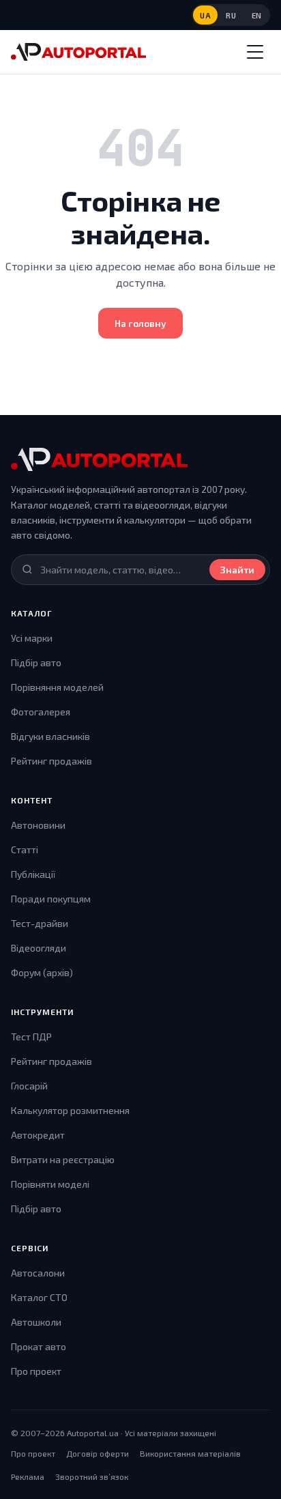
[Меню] (255, 52)
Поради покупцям (51, 898)
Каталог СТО (39, 1297)
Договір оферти (97, 1453)
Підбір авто (36, 662)
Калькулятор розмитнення (70, 1110)
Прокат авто (38, 1346)
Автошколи (36, 1322)
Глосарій (29, 1085)
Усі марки (32, 638)
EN (257, 15)
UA (205, 15)
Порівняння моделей (57, 687)
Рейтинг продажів (51, 761)
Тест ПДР (31, 1036)
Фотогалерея (40, 711)
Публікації (33, 874)
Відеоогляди (38, 948)
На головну (140, 323)
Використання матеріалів (190, 1453)
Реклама (27, 1476)
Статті (24, 849)
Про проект (36, 1371)
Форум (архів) (42, 972)
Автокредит (38, 1135)
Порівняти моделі (50, 1184)
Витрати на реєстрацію (63, 1159)
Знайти (237, 569)
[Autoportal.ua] (78, 52)
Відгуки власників (50, 736)
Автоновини (38, 825)
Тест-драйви (39, 923)
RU (231, 15)
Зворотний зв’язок (91, 1476)
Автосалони (38, 1273)
